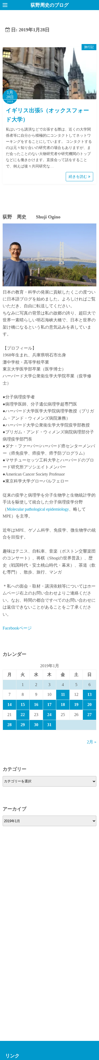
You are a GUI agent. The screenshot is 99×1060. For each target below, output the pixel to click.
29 (23, 724)
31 (49, 724)
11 (63, 694)
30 (36, 724)
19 (76, 704)
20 (89, 704)
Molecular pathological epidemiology (38, 509)
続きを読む (78, 177)
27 (89, 714)
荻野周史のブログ (50, 5)
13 (89, 694)
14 (9, 704)
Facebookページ (17, 628)
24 (49, 714)
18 (63, 704)
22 (23, 714)
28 (9, 724)
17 (49, 704)
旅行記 (89, 47)
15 (23, 704)
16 (36, 704)
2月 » (91, 742)
